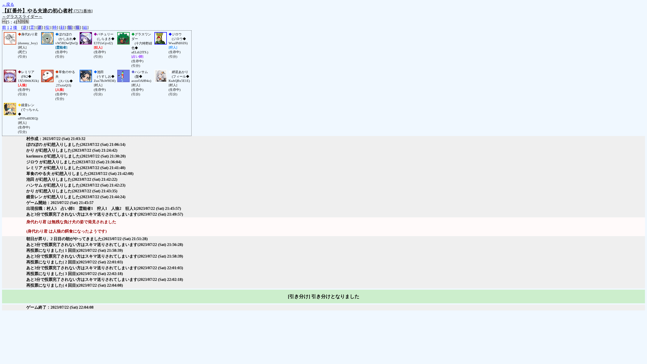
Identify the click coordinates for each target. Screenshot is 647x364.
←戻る (8, 4)
